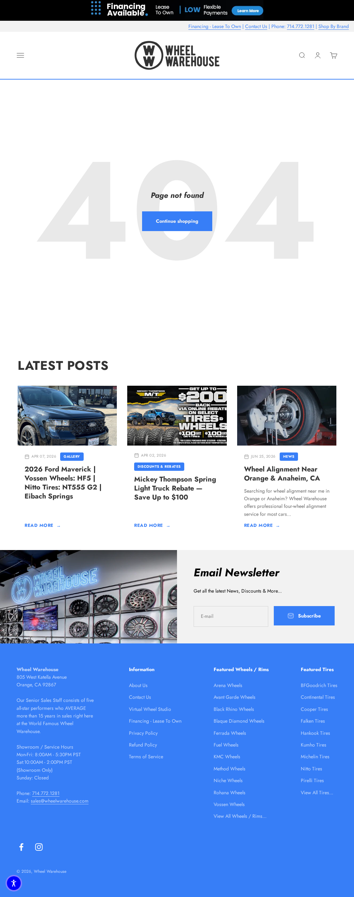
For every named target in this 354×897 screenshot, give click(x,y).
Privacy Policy (143, 733)
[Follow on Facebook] (21, 847)
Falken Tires (313, 720)
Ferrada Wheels (230, 733)
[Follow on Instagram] (39, 847)
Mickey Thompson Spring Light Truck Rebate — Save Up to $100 (175, 488)
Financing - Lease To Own (214, 26)
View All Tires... (317, 792)
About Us (138, 685)
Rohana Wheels (229, 792)
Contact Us (256, 26)
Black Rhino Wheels (234, 709)
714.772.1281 (300, 26)
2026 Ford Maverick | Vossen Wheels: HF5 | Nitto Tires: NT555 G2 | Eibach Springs (63, 482)
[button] (14, 883)
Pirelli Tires (312, 780)
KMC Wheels (227, 756)
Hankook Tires (315, 733)
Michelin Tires (315, 756)
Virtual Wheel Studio (150, 709)
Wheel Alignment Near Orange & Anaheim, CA (282, 473)
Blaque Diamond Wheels (239, 720)
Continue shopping (177, 221)
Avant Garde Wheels (234, 697)
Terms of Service (146, 756)
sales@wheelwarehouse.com (59, 800)
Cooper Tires (314, 709)
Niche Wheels (228, 780)
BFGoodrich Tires (319, 685)
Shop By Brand (333, 26)
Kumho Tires (313, 744)
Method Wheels (229, 768)
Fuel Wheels (226, 744)
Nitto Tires (311, 768)
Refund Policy (143, 744)
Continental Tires (318, 697)
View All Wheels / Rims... (240, 816)
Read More (43, 525)
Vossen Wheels (229, 804)
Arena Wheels (228, 685)
